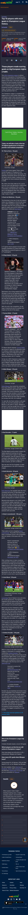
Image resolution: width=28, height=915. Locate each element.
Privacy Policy (13, 887)
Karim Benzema (6, 490)
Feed (21, 882)
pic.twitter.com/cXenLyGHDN (15, 549)
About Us (4, 885)
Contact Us (4, 887)
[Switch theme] (23, 2)
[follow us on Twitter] (14, 899)
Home (3, 882)
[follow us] (16, 60)
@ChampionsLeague (13, 669)
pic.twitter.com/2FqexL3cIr (14, 681)
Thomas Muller (21, 347)
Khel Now (18, 767)
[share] (21, 60)
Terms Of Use (5, 890)
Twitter (9, 768)
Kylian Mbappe (6, 386)
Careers (11, 882)
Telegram (16, 772)
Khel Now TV (23, 887)
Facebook (4, 768)
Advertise (12, 885)
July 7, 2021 (10, 244)
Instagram (17, 768)
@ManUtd (10, 234)
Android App (12, 770)
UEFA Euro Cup (6, 663)
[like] (7, 60)
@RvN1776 (13, 232)
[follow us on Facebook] (8, 899)
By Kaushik (4, 27)
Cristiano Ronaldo (13, 653)
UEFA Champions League (11, 75)
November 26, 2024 (12, 557)
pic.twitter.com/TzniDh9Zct (14, 236)
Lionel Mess (5, 598)
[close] (26, 904)
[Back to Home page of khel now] (7, 2)
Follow (10, 27)
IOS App (20, 770)
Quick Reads (4, 16)
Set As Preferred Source (9, 30)
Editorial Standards (14, 890)
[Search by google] (19, 2)
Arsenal (4, 170)
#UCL (15, 234)
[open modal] (25, 840)
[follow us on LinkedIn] (19, 899)
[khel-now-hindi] (26, 2)
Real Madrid (18, 209)
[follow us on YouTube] (17, 899)
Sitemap (22, 885)
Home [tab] (17, 2)
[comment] (11, 60)
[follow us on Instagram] (11, 899)
